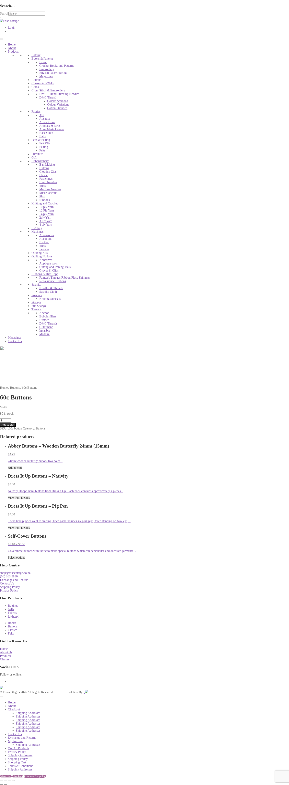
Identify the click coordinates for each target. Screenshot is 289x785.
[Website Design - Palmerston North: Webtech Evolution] (86, 692)
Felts (42, 150)
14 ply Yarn (46, 214)
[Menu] (1, 38)
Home (12, 44)
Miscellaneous (48, 192)
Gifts (11, 609)
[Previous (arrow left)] (1, 784)
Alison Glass (47, 122)
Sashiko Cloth (48, 291)
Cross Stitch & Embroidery (48, 90)
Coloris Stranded (57, 101)
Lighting (36, 228)
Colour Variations (58, 104)
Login (11, 27)
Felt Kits (44, 143)
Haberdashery (40, 161)
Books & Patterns (42, 58)
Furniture (37, 154)
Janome (44, 249)
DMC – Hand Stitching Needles (59, 94)
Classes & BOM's (42, 83)
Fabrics (35, 111)
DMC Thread (47, 97)
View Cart (5, 776)
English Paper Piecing (53, 72)
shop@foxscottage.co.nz (15, 572)
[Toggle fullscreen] (5, 780)
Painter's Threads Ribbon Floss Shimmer (64, 277)
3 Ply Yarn (45, 221)
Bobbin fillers (47, 316)
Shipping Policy (10, 587)
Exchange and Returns (14, 580)
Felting (43, 147)
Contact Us (15, 341)
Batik (42, 136)
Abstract (44, 118)
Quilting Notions (41, 256)
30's (41, 115)
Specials (36, 295)
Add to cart (8, 424)
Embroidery (46, 69)
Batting (35, 55)
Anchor (44, 313)
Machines (37, 231)
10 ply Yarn (46, 207)
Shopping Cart (17, 762)
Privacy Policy (9, 590)
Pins (42, 196)
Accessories (46, 235)
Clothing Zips (47, 171)
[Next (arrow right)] (5, 784)
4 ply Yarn (45, 224)
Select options (16, 557)
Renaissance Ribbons (52, 281)
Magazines (46, 76)
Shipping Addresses (28, 713)
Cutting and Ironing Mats (55, 267)
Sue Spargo (38, 305)
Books (43, 62)
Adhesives (45, 260)
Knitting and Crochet (44, 203)
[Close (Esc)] (13, 780)
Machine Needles (50, 189)
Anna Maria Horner (51, 129)
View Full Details (19, 497)
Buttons (36, 79)
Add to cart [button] (15, 467)
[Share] (9, 780)
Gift (33, 157)
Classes (12, 630)
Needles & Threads (51, 288)
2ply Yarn (45, 217)
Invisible (44, 330)
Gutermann (46, 327)
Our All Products (18, 748)
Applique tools (48, 263)
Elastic (43, 175)
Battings (13, 605)
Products (13, 51)
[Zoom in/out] (1, 780)
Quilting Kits (39, 252)
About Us (6, 652)
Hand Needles (48, 182)
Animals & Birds (49, 125)
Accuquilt (45, 238)
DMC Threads (48, 323)
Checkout (14, 709)
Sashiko (36, 284)
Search (4, 13)
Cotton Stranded (57, 108)
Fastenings (45, 178)
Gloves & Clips (49, 270)
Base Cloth (46, 132)
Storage (36, 302)
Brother (44, 242)
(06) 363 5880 (9, 576)
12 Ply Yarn (46, 210)
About (12, 48)
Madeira (44, 334)
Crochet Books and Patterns (56, 65)
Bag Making (47, 164)
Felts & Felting (40, 139)
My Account (15, 741)
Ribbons (44, 199)
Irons (42, 185)
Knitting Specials (50, 298)
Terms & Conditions (20, 766)
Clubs (35, 86)
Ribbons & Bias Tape (44, 274)
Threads (36, 309)
